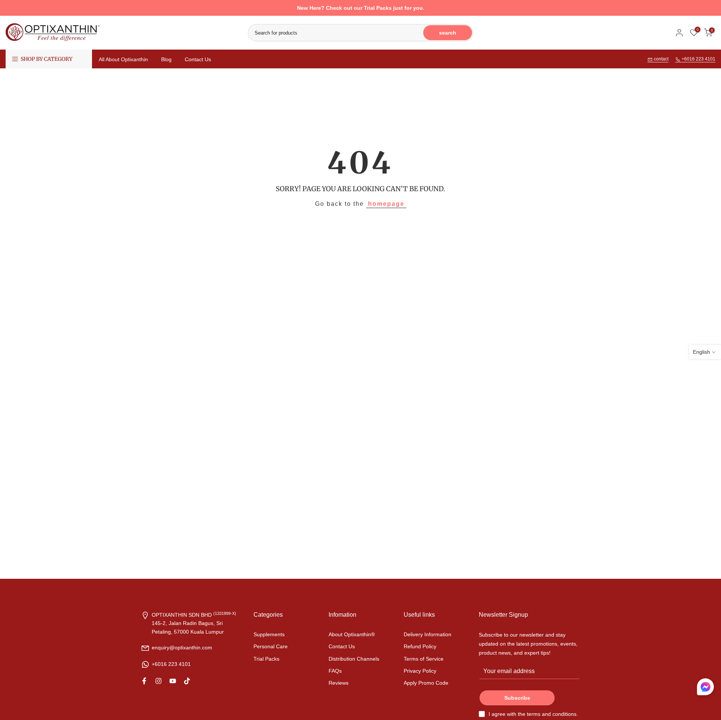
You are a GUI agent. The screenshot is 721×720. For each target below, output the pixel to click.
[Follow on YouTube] (172, 680)
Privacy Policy (420, 671)
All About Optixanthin (123, 59)
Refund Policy (420, 646)
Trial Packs (266, 659)
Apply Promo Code (426, 683)
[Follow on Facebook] (144, 680)
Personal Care (270, 646)
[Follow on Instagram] (158, 680)
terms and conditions (551, 714)
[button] (705, 688)
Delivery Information (427, 634)
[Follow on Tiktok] (187, 680)
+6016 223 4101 (697, 59)
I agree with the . (533, 714)
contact (660, 59)
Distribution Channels (354, 659)
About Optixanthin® (352, 634)
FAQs (335, 671)
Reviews (338, 683)
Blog (166, 59)
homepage (386, 204)
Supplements (269, 634)
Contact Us (198, 59)
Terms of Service (423, 659)
